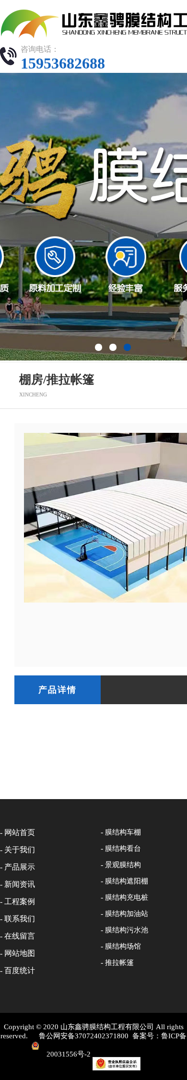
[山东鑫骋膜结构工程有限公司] (93, 23)
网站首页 (19, 832)
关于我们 (19, 850)
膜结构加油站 (126, 913)
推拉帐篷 (119, 962)
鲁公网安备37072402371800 (84, 1036)
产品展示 (19, 867)
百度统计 (19, 970)
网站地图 (19, 953)
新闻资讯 (19, 884)
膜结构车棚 (123, 832)
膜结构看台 (123, 848)
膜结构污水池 (126, 930)
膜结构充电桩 (126, 897)
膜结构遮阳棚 (126, 881)
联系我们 (19, 919)
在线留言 (19, 936)
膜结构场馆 (123, 946)
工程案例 (19, 901)
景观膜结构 (123, 865)
